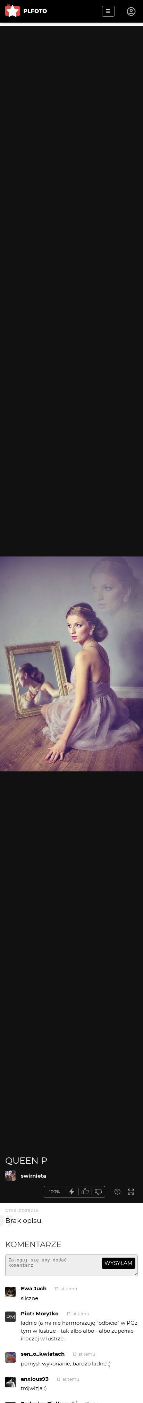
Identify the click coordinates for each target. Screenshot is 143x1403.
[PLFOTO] (26, 11)
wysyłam (118, 1263)
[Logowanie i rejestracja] (131, 11)
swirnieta (33, 1175)
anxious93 (35, 1379)
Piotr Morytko (40, 1313)
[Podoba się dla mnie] (85, 1191)
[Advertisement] (71, 97)
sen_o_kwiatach (43, 1353)
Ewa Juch (34, 1288)
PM (10, 1317)
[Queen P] (10, 1175)
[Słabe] (99, 1191)
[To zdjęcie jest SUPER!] (72, 1191)
